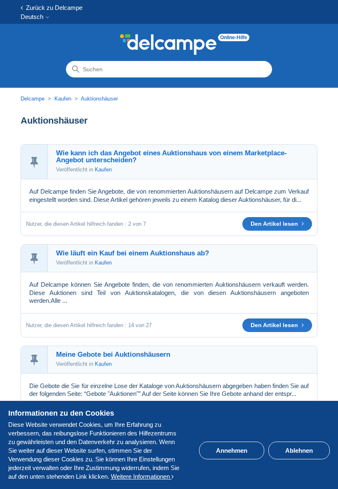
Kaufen (62, 99)
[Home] (168, 44)
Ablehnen (299, 450)
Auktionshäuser (99, 99)
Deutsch (33, 16)
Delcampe (33, 99)
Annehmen (231, 450)
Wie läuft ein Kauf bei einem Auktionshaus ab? (132, 253)
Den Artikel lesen (275, 223)
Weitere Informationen (141, 476)
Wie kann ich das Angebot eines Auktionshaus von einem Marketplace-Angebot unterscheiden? (171, 156)
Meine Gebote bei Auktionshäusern (113, 354)
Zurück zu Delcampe (52, 7)
